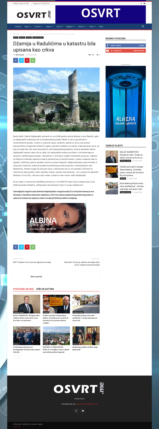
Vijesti (26, 26)
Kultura (81, 26)
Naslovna (16, 34)
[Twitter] (21, 60)
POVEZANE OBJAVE (23, 289)
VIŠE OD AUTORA (45, 289)
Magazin (69, 26)
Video (101, 26)
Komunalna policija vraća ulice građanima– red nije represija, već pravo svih (85, 318)
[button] (143, 27)
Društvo (31, 34)
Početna (18, 26)
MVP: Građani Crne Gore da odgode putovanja (32, 262)
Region (48, 26)
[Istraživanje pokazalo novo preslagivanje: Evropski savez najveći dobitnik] (26, 335)
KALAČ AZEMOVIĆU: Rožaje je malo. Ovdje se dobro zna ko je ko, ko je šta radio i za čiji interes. (26, 318)
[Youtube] (144, 3)
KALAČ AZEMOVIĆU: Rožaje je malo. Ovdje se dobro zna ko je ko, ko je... (132, 155)
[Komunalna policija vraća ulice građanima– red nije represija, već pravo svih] (86, 304)
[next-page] (18, 357)
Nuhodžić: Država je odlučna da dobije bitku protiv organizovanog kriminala (82, 263)
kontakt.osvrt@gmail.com (87, 404)
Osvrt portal (20, 55)
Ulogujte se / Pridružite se (41, 3)
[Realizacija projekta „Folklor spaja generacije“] (86, 335)
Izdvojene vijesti (38, 37)
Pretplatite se (139, 51)
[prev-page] (14, 357)
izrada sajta (16, 427)
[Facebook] (141, 3)
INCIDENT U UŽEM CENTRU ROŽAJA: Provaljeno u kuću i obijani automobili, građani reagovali (56, 349)
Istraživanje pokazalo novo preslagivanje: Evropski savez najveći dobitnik (26, 349)
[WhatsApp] (32, 60)
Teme (91, 26)
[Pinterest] (27, 60)
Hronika (37, 26)
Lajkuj (141, 45)
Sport (59, 26)
